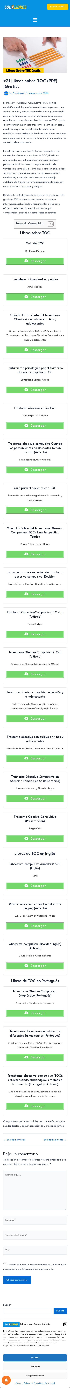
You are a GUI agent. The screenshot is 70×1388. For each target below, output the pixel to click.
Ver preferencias (35, 1375)
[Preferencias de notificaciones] (6, 1380)
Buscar (7, 1305)
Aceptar (35, 1358)
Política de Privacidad (33, 1383)
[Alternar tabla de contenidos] (49, 224)
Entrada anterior (14, 1140)
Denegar (35, 1367)
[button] (65, 1324)
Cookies (18, 1383)
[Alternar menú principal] (35, 19)
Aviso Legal (50, 1383)
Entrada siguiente (55, 1140)
